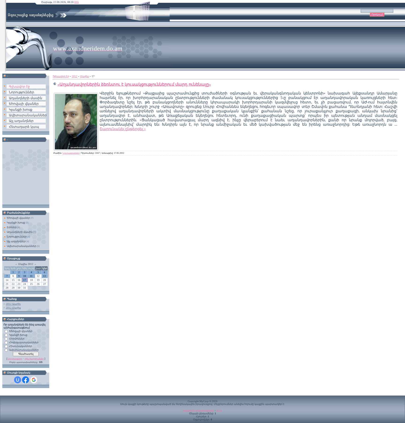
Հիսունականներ (20, 346)
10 (24, 276)
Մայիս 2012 (25, 264)
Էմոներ (12, 227)
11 (31, 276)
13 (44, 276)
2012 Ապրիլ (13, 304)
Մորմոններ (16, 338)
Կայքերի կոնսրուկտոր (198, 410)
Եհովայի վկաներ (18, 217)
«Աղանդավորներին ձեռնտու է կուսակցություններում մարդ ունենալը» (134, 84)
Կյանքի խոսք (16, 222)
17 (24, 280)
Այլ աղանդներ (16, 241)
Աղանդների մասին (20, 231)
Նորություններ (17, 236)
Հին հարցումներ (34, 359)
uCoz (219, 410)
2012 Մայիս (13, 307)
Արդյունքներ (15, 359)
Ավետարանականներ (21, 246)
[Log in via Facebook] (25, 379)
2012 (74, 76)
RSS (76, 2)
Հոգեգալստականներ (23, 342)
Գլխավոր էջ (61, 76)
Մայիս (84, 76)
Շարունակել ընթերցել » (123, 129)
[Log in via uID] (17, 379)
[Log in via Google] (34, 380)
